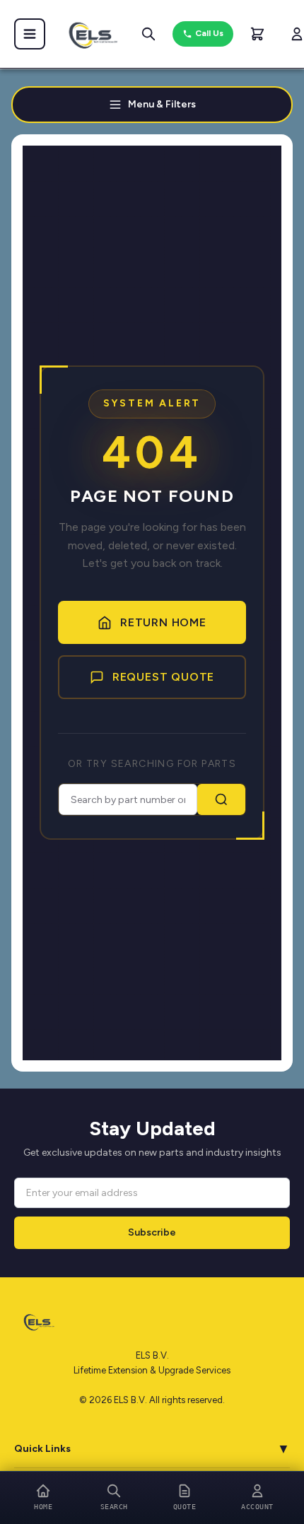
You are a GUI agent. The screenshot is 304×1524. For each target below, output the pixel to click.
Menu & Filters (162, 104)
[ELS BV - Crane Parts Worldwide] (89, 33)
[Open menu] (29, 33)
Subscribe (152, 1232)
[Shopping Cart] (257, 33)
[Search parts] (148, 33)
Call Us (209, 33)
